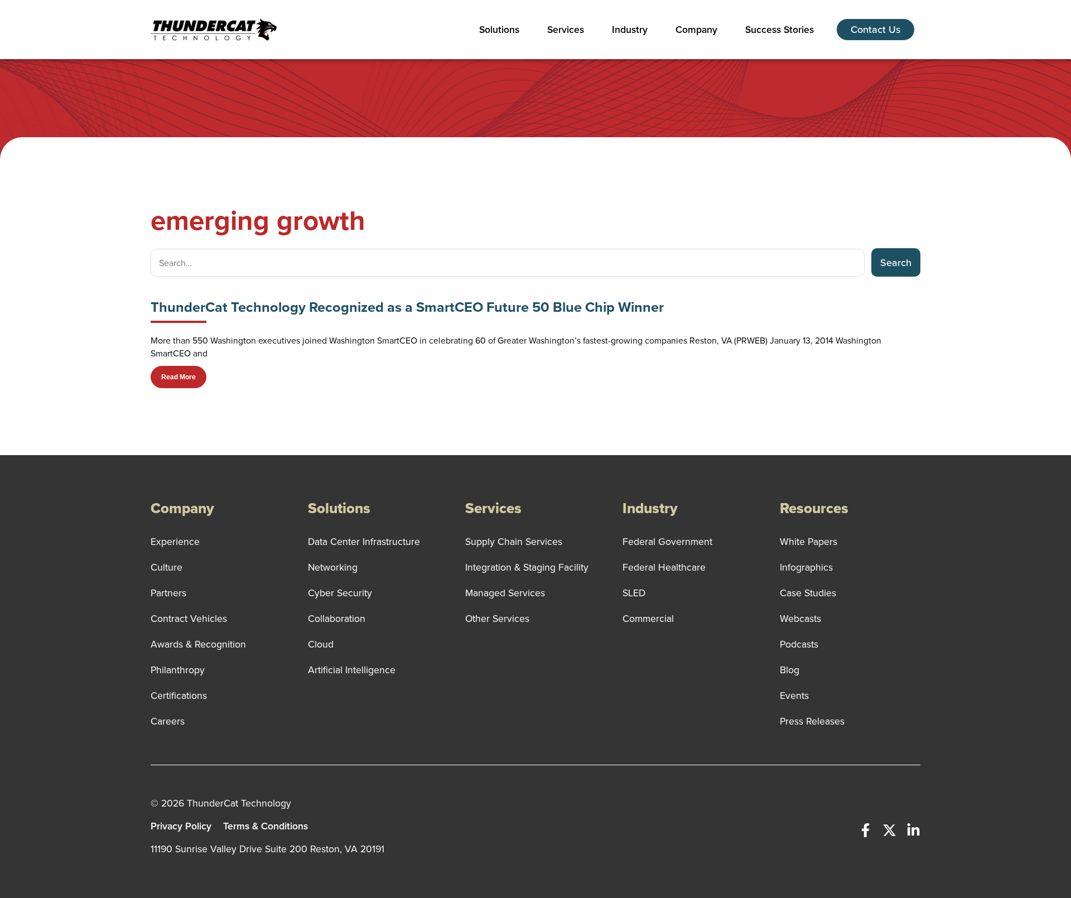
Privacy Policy (181, 826)
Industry (630, 29)
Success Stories (779, 29)
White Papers (808, 541)
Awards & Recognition (198, 644)
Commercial (648, 618)
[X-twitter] (889, 830)
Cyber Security (340, 593)
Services (565, 29)
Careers (168, 721)
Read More (178, 377)
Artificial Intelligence (351, 670)
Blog (789, 670)
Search (895, 262)
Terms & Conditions (265, 826)
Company (696, 29)
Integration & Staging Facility (526, 567)
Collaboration (336, 618)
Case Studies (808, 593)
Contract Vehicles (189, 618)
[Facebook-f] (865, 830)
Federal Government (667, 541)
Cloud (321, 644)
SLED (634, 593)
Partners (168, 593)
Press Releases (812, 721)
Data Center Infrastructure (364, 541)
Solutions (499, 29)
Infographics (806, 567)
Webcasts (800, 618)
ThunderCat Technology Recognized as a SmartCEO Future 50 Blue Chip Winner (407, 307)
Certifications (179, 695)
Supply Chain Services (513, 541)
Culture (166, 567)
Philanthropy (178, 670)
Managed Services (505, 593)
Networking (333, 567)
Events (794, 695)
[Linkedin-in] (913, 830)
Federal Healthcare (664, 567)
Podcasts (799, 644)
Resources (814, 508)
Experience (175, 541)
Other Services (497, 618)
